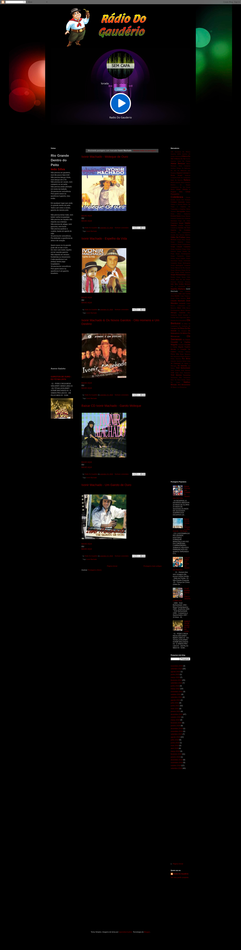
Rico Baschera (175, 356)
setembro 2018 (176, 768)
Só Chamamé (175, 363)
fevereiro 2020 (176, 723)
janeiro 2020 (175, 726)
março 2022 (175, 689)
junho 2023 (175, 674)
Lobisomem (181, 305)
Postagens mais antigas (153, 566)
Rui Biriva (186, 359)
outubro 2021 (176, 694)
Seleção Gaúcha (176, 361)
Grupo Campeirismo (184, 244)
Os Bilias (185, 323)
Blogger (147, 932)
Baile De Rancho (177, 180)
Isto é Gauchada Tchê (180, 286)
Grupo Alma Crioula (183, 239)
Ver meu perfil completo (180, 877)
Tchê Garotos (185, 370)
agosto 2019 (175, 737)
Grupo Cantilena (176, 249)
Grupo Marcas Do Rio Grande (180, 268)
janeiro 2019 (175, 757)
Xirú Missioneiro (184, 385)
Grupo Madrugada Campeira (180, 265)
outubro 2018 (176, 765)
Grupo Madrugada (184, 263)
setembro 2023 (176, 669)
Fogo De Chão (184, 221)
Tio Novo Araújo (180, 380)
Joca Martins (175, 296)
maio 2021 (175, 709)
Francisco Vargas (177, 223)
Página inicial (112, 566)
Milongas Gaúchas (178, 312)
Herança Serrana (184, 282)
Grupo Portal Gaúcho (182, 272)
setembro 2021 (176, 697)
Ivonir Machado (91, 231)
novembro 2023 (177, 666)
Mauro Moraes (185, 310)
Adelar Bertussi (178, 163)
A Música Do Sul (179, 159)
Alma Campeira (184, 166)
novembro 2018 (177, 763)
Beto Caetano (185, 182)
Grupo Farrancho (177, 256)
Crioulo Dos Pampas (183, 200)
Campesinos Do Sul (178, 187)
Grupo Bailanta (177, 242)
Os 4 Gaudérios (181, 320)
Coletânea (177, 196)
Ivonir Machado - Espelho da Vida (104, 238)
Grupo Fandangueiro (183, 253)
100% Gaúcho (182, 154)
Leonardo (182, 303)
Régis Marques (185, 354)
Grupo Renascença (178, 275)
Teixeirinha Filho (176, 377)
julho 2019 (175, 740)
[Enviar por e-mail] (133, 227)
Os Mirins (183, 333)
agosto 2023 (175, 672)
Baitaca (187, 180)
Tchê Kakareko (185, 373)
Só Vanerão (182, 366)
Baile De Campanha (183, 177)
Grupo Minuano (176, 270)
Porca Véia (175, 354)
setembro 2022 (176, 683)
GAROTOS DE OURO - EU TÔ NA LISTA (187, 626)
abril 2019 (174, 748)
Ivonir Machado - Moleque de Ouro (104, 156)
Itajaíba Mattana (178, 289)
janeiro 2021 (175, 711)
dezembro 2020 (177, 714)
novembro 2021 (177, 692)
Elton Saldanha (183, 214)
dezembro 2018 (177, 760)
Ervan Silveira (185, 216)
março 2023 (175, 677)
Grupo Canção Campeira (180, 247)
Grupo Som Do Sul (178, 279)
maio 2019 (175, 746)
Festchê (173, 218)
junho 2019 (175, 743)
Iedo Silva (174, 284)
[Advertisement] (118, 136)
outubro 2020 (176, 717)
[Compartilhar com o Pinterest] (144, 227)
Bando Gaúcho (176, 182)
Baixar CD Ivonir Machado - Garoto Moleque (111, 405)
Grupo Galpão (180, 258)
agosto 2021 (175, 700)
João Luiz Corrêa (184, 293)
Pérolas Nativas (184, 352)
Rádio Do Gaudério (180, 874)
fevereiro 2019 (176, 754)
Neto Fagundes (181, 317)
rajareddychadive (125, 932)
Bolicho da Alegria (180, 185)
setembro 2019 (176, 734)
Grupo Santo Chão (183, 277)
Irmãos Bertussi (184, 284)
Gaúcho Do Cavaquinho (180, 232)
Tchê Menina (176, 375)
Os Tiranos (186, 340)
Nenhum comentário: (122, 228)
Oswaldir (181, 345)
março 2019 (175, 751)
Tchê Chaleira (175, 370)
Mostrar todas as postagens (144, 150)
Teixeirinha (186, 375)
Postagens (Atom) (95, 570)
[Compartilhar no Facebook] (141, 227)
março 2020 (175, 720)
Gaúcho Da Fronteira (180, 230)
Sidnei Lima (186, 361)
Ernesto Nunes (176, 216)
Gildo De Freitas (178, 237)
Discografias (181, 211)
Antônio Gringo (176, 168)
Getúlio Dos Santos (177, 235)
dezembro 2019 (177, 729)
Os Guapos (182, 331)
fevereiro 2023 (176, 680)
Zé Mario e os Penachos (178, 387)
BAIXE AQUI (86, 216)
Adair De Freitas (184, 161)
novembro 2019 (177, 731)
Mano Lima (181, 308)
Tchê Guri (174, 373)
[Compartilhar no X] (138, 227)
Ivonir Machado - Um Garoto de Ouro (106, 485)
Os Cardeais (183, 326)
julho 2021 (175, 703)
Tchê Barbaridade (183, 368)
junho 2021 (175, 706)
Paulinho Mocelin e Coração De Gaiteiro (180, 349)
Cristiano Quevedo (178, 202)
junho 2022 (175, 686)
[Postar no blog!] (136, 227)
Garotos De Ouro (184, 228)
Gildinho (187, 235)
